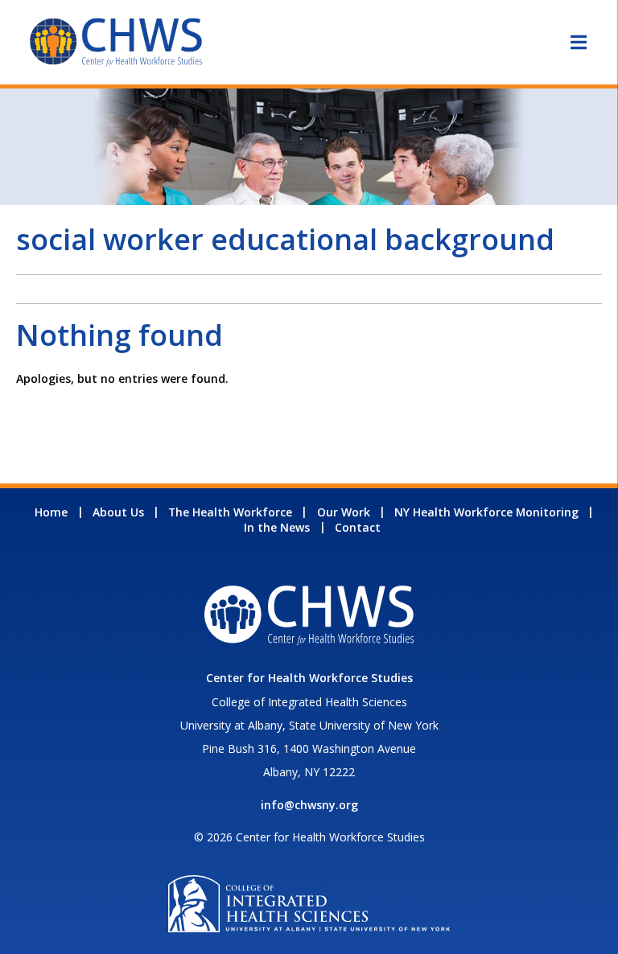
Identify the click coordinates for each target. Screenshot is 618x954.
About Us (118, 512)
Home (51, 512)
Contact (358, 527)
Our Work (343, 512)
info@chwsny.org (309, 804)
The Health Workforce (230, 512)
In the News (277, 527)
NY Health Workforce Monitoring (486, 512)
